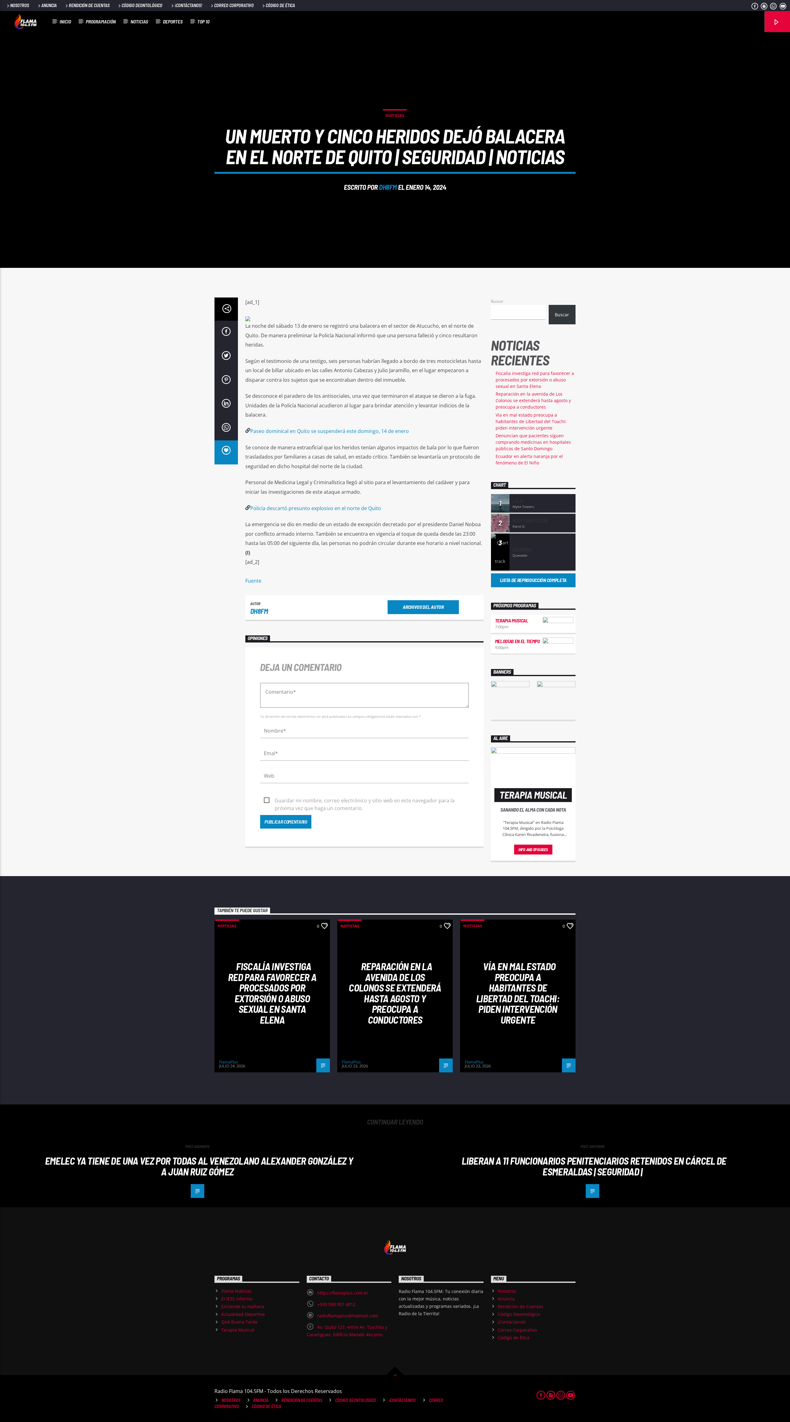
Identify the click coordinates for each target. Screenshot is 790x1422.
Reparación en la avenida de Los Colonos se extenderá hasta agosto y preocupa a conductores (533, 400)
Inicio (65, 21)
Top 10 (203, 21)
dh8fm (388, 187)
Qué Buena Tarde (239, 1322)
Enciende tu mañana (242, 1306)
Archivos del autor (423, 607)
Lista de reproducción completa (533, 580)
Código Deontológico (142, 5)
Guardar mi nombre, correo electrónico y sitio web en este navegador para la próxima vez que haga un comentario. (365, 801)
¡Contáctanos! (188, 5)
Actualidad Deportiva (243, 1314)
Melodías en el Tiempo (517, 641)
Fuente (253, 580)
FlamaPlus (228, 1062)
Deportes (173, 21)
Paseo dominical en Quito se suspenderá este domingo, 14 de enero (329, 431)
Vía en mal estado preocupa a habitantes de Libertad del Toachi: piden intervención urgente (531, 421)
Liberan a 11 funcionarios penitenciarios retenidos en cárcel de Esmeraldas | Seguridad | (594, 1166)
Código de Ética (280, 5)
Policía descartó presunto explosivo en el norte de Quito (315, 508)
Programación (101, 21)
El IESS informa (236, 1299)
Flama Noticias (236, 1291)
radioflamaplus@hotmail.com (347, 1316)
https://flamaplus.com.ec (342, 1293)
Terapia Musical (511, 620)
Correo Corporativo (234, 5)
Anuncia (49, 5)
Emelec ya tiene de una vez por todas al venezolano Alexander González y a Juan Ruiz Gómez (199, 1166)
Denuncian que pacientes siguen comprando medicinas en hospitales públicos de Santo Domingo (533, 442)
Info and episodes (533, 849)
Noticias (139, 21)
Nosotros (19, 5)
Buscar (497, 301)
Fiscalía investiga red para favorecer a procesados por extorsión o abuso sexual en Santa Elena (535, 379)
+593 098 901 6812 (336, 1304)
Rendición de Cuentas (89, 5)
